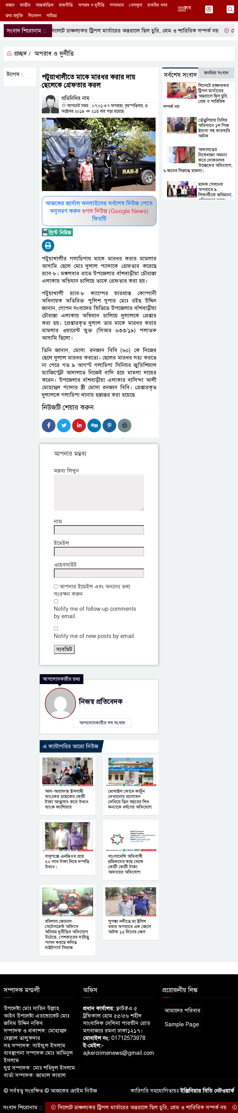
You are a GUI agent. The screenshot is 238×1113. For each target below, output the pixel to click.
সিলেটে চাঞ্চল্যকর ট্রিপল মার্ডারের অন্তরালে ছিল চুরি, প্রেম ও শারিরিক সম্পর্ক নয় (117, 30)
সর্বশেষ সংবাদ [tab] (180, 75)
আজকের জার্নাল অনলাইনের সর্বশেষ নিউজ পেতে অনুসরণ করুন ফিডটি (99, 211)
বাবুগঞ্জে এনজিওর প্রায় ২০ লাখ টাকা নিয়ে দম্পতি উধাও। (67, 861)
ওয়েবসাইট (65, 564)
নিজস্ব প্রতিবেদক (100, 701)
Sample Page (182, 1024)
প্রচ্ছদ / (21, 54)
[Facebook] (48, 425)
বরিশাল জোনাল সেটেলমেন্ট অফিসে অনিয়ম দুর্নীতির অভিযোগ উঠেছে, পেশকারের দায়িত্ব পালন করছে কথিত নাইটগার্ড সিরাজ (67, 934)
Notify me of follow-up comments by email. (95, 612)
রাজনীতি (66, 5)
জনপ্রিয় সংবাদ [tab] (216, 73)
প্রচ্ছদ (10, 5)
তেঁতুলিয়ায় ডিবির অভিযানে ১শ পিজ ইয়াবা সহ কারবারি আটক (214, 128)
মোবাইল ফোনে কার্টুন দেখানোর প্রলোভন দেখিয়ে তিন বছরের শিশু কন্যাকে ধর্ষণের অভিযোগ (130, 799)
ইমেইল (61, 543)
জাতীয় (25, 5)
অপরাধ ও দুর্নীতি (91, 5)
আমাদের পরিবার (183, 1010)
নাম (58, 521)
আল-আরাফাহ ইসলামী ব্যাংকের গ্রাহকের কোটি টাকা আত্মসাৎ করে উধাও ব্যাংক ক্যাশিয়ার (67, 799)
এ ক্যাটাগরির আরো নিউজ (70, 746)
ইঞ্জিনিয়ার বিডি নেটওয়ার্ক (207, 1090)
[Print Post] (48, 245)
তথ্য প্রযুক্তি (14, 15)
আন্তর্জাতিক (45, 5)
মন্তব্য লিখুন (66, 470)
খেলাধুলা (135, 5)
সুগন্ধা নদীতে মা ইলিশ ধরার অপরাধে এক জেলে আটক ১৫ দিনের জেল (129, 927)
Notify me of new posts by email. (94, 636)
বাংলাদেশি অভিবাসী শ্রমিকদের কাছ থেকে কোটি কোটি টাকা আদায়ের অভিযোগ (125, 864)
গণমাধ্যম (117, 5)
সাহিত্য (51, 15)
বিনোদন (34, 15)
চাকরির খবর (157, 5)
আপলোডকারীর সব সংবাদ (102, 723)
